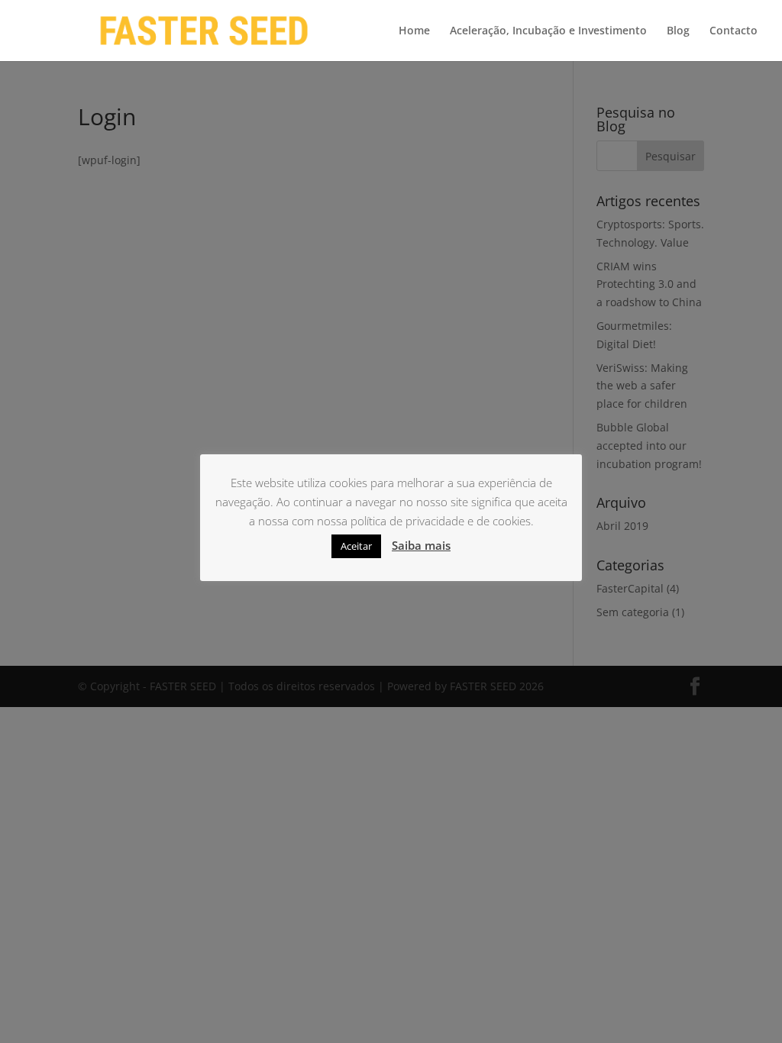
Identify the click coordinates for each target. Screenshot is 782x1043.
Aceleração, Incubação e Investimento (548, 31)
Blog (678, 31)
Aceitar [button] (356, 546)
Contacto (733, 31)
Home (414, 31)
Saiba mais (421, 545)
